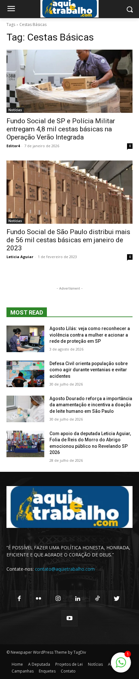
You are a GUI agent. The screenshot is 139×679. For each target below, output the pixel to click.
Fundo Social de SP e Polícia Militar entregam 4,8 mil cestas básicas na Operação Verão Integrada (60, 129)
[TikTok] (97, 598)
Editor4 (13, 145)
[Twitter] (117, 598)
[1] (121, 666)
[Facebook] (19, 598)
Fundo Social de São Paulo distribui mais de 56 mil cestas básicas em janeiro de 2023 (68, 240)
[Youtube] (69, 618)
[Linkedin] (78, 598)
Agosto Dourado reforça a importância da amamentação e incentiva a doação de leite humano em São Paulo (90, 405)
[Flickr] (38, 598)
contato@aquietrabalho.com (65, 569)
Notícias (15, 110)
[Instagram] (58, 598)
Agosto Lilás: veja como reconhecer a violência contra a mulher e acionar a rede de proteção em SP (89, 335)
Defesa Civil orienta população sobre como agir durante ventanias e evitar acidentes (88, 370)
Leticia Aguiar (19, 256)
